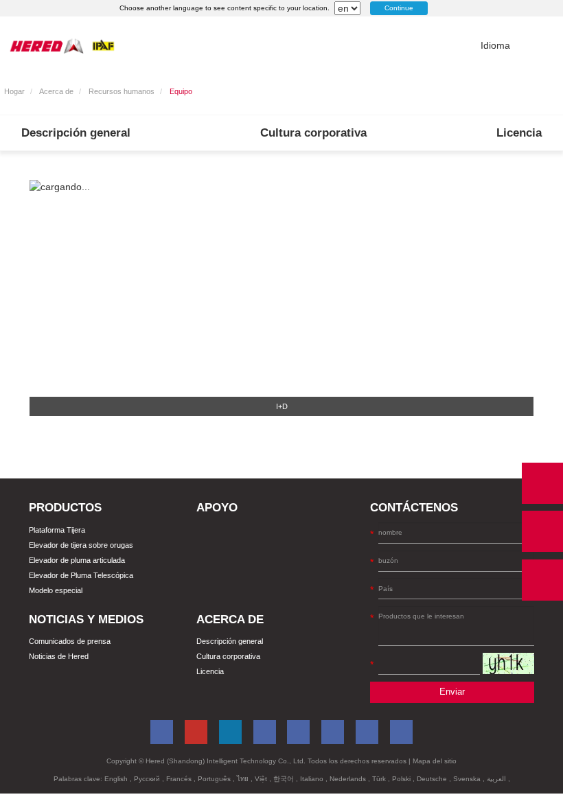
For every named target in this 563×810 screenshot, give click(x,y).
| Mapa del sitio (433, 761)
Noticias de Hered (59, 656)
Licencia (519, 132)
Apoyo (217, 507)
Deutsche (433, 779)
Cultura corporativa (313, 132)
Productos (65, 507)
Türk (380, 779)
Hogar (14, 91)
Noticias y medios (86, 619)
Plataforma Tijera (57, 530)
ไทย (244, 779)
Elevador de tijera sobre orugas (81, 545)
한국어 (284, 779)
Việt (262, 779)
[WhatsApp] (542, 483)
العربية (497, 779)
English (117, 779)
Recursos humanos (121, 91)
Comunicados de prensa (70, 641)
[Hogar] (62, 46)
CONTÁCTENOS (414, 507)
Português (215, 779)
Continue (398, 8)
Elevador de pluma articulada (77, 560)
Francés (180, 779)
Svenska (468, 779)
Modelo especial (55, 590)
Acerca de (56, 91)
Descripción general (75, 132)
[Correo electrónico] (542, 531)
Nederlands (349, 779)
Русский (148, 779)
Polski (402, 779)
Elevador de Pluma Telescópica (81, 575)
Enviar (452, 692)
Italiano (312, 779)
